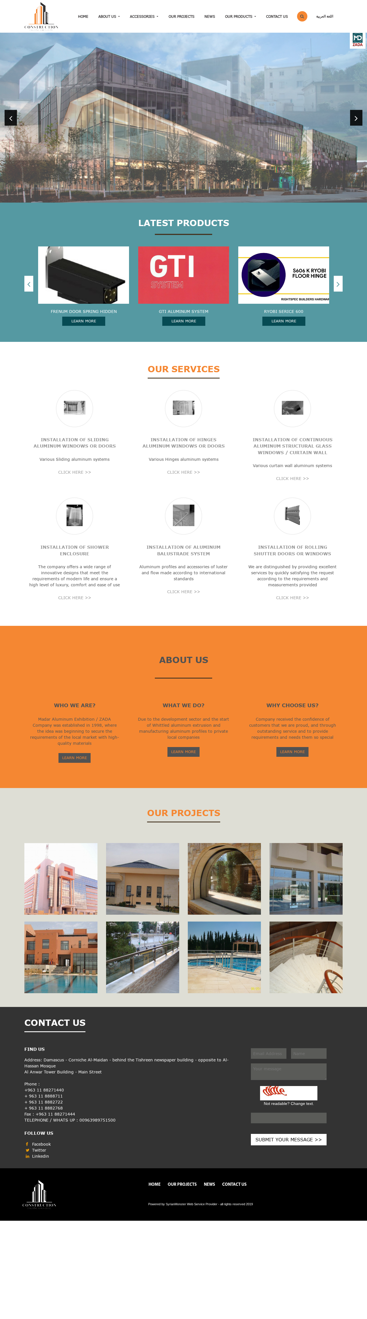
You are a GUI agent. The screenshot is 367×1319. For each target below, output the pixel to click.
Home (83, 16)
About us (107, 16)
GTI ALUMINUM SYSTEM (83, 269)
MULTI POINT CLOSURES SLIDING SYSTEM (284, 269)
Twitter (38, 1107)
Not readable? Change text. (289, 1061)
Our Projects (181, 16)
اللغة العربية (324, 16)
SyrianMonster (176, 1162)
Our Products (239, 16)
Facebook (41, 1101)
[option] (183, 96)
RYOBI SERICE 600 (183, 269)
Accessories (143, 16)
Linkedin (40, 1113)
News (209, 16)
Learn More (83, 279)
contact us (277, 16)
